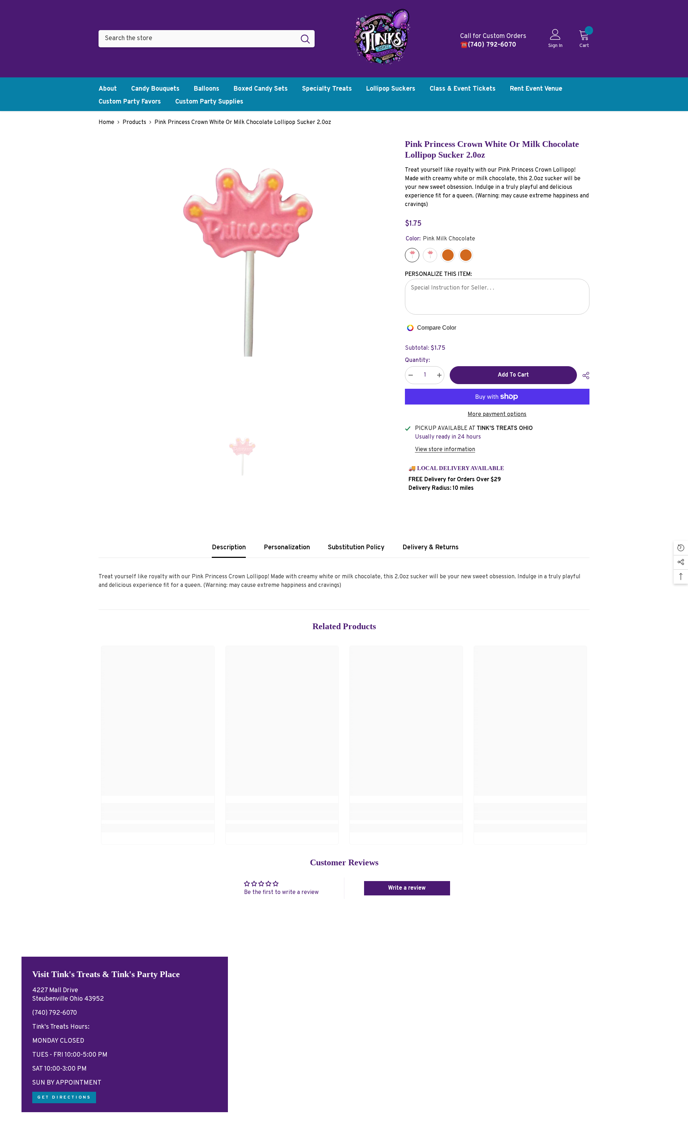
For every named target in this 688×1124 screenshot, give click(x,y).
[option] (241, 281)
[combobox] (197, 38)
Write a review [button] (407, 888)
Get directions (64, 1097)
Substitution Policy (356, 548)
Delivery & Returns (430, 548)
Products (134, 122)
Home (106, 122)
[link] (157, 816)
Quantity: (417, 360)
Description (229, 548)
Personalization (287, 548)
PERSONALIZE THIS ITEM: (438, 274)
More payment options (497, 414)
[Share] (583, 375)
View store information (445, 449)
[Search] (207, 38)
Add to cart (513, 375)
